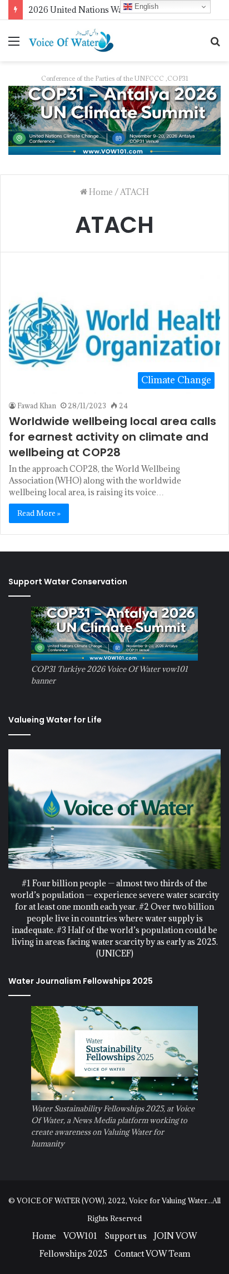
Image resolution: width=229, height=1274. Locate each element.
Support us (125, 1236)
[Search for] (215, 44)
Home (100, 192)
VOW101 (80, 1236)
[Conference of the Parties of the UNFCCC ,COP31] (114, 119)
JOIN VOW (175, 1236)
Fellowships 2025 (73, 1253)
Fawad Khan (36, 405)
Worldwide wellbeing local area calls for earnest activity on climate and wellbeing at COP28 (112, 436)
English (145, 6)
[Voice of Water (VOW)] (72, 40)
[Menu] (13, 44)
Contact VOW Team (152, 1253)
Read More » (39, 513)
